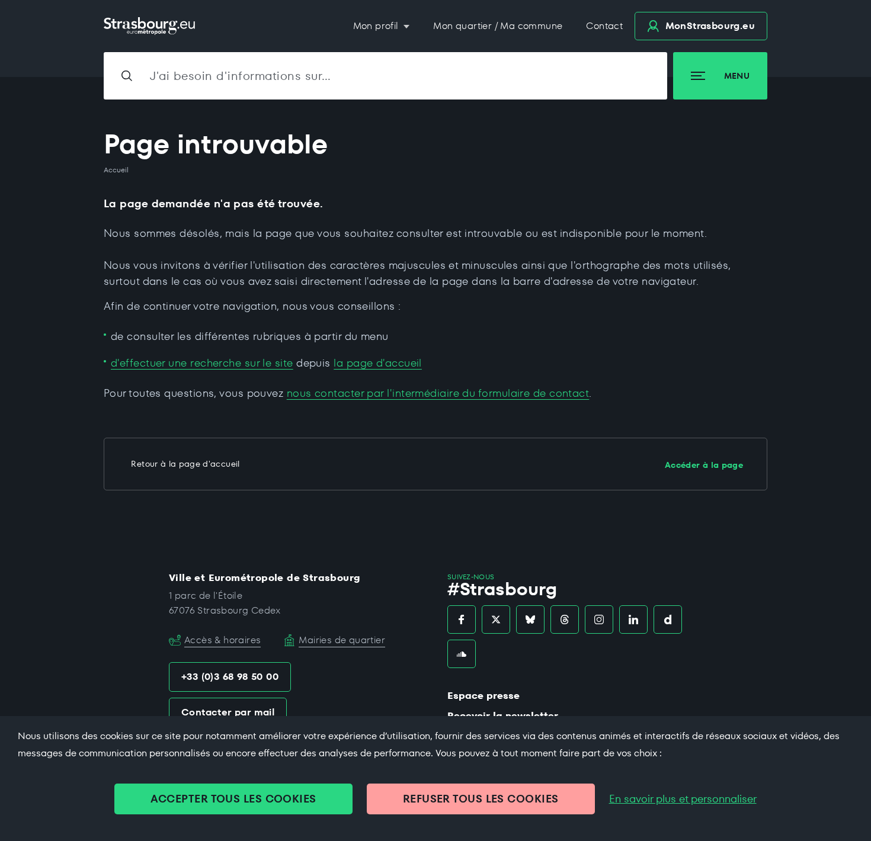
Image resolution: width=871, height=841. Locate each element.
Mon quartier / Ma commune (497, 26)
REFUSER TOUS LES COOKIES (481, 798)
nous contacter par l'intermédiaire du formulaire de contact (438, 393)
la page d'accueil (378, 362)
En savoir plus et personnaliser (683, 798)
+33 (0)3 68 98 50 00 (229, 676)
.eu (710, 26)
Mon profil (377, 26)
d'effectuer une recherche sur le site (202, 362)
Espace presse (483, 695)
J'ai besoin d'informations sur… (240, 76)
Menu (737, 76)
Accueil (116, 170)
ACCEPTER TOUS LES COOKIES (233, 798)
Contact (604, 26)
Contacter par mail (227, 712)
